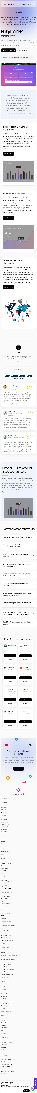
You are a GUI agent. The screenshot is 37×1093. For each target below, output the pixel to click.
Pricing (3, 858)
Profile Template (5, 827)
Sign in (29, 4)
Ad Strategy (4, 807)
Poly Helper (4, 1044)
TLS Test (3, 916)
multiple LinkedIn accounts (8, 971)
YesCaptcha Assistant (6, 1001)
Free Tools (3, 839)
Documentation (5, 868)
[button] (14, 369)
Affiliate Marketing (5, 810)
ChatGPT (3, 1020)
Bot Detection (4, 928)
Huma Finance (4, 1040)
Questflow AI (4, 1037)
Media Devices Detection (7, 940)
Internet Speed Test (6, 896)
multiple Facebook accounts (8, 959)
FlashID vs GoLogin (6, 1062)
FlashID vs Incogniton (6, 1074)
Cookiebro (3, 998)
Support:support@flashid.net (6, 885)
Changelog (4, 866)
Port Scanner (4, 901)
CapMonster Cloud (5, 1003)
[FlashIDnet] (10, 889)
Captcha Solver (5, 996)
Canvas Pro (4, 1023)
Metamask (3, 1008)
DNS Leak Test (4, 899)
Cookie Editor (4, 993)
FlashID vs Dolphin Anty (7, 1064)
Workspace (4, 829)
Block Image (4, 1006)
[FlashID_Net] (2, 889)
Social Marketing (5, 805)
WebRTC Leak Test (5, 903)
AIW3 (2, 1049)
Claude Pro (4, 1027)
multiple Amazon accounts (7, 969)
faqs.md (3, 986)
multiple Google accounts (7, 962)
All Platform (4, 819)
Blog (2, 846)
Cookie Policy (17, 1088)
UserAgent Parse (5, 913)
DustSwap (3, 1052)
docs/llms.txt (4, 984)
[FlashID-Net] (7, 889)
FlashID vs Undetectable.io (7, 1071)
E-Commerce (4, 802)
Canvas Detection (5, 930)
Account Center (5, 824)
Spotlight (3, 870)
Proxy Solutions (5, 832)
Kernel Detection (5, 933)
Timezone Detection (6, 937)
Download (3, 861)
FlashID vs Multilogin (6, 1066)
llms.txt (3, 981)
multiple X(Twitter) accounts (8, 967)
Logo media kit (4, 873)
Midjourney (4, 1025)
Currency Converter (6, 947)
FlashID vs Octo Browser (7, 1069)
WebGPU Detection (6, 935)
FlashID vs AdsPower (6, 1059)
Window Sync (4, 822)
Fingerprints (4, 841)
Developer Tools (5, 851)
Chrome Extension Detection (8, 925)
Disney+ (3, 1030)
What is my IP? (4, 911)
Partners (3, 848)
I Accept (26, 1090)
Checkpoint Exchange (6, 1042)
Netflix (2, 1015)
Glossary (3, 844)
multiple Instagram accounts (8, 964)
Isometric (3, 1047)
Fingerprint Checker (6, 863)
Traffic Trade (4, 812)
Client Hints (4, 918)
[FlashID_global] (5, 889)
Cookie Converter (5, 950)
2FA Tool (3, 952)
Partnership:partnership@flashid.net (7, 881)
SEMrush (3, 1018)
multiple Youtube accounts (7, 974)
